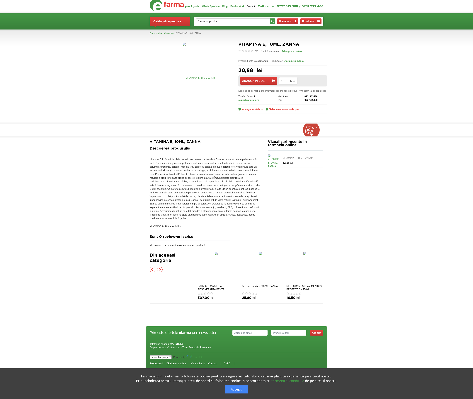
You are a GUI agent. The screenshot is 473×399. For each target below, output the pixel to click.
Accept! (236, 389)
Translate (198, 357)
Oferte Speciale (211, 6)
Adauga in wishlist (252, 109)
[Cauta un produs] (272, 21)
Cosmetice (169, 33)
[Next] (160, 269)
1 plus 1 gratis (191, 6)
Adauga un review (292, 51)
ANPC (227, 363)
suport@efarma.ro (248, 100)
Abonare (316, 332)
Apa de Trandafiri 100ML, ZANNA (260, 286)
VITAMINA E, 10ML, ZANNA (298, 158)
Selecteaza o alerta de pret (284, 109)
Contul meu (285, 21)
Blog (225, 6)
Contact (251, 6)
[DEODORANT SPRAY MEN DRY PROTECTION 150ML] (304, 267)
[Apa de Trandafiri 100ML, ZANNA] (260, 267)
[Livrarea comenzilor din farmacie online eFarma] (313, 130)
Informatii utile (197, 363)
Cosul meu (308, 21)
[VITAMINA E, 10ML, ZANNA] (199, 77)
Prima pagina (156, 33)
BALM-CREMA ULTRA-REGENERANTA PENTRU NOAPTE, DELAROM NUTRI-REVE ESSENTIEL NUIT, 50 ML (215, 288)
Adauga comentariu (247, 237)
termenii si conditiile (287, 381)
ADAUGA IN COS (253, 80)
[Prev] (152, 269)
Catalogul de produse (167, 21)
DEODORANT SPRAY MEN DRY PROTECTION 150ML (304, 288)
